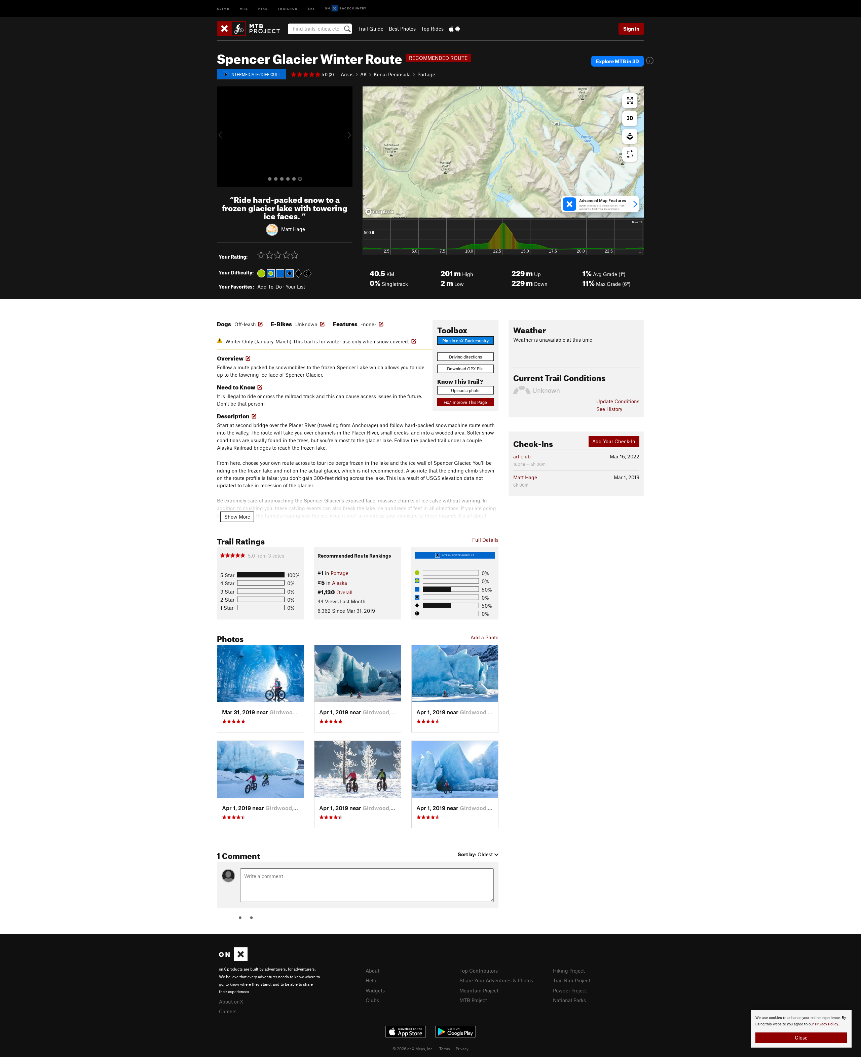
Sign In (631, 29)
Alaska (339, 583)
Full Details (485, 540)
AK (363, 74)
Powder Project (570, 990)
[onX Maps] (233, 959)
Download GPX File (465, 368)
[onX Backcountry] (345, 8)
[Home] (252, 28)
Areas (347, 74)
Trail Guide (370, 29)
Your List (295, 287)
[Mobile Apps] (454, 29)
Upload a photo (465, 390)
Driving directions (465, 357)
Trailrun (288, 8)
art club (522, 456)
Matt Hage (293, 229)
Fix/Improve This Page (465, 402)
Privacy (462, 1048)
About (372, 971)
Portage (426, 74)
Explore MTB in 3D (617, 61)
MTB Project (473, 1000)
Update (617, 401)
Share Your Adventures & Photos (496, 980)
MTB (244, 8)
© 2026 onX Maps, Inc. (413, 1048)
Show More (237, 517)
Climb (223, 8)
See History (609, 409)
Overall (344, 592)
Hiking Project (569, 971)
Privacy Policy (826, 1024)
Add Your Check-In (613, 441)
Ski (311, 8)
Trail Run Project (571, 980)
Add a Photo (484, 637)
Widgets (375, 990)
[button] (223, 136)
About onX (231, 1001)
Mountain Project (478, 990)
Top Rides (432, 29)
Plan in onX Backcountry (465, 340)
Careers (227, 1011)
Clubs (372, 1000)
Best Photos (402, 29)
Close (801, 1037)
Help (371, 980)
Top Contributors (478, 971)
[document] (801, 1029)
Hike (263, 8)
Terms (444, 1048)
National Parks (569, 1000)
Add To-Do (269, 287)
